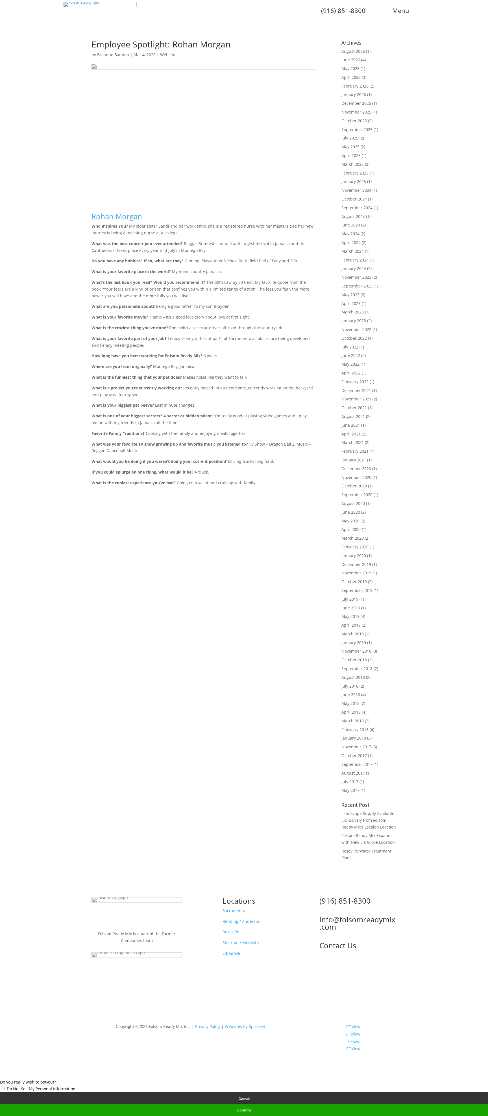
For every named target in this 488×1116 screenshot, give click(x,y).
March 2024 (352, 251)
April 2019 (351, 625)
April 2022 (351, 373)
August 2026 (353, 51)
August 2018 (353, 677)
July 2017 (349, 781)
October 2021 (354, 407)
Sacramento (234, 910)
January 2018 (353, 738)
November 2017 (356, 746)
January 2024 (353, 268)
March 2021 (352, 442)
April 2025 (351, 155)
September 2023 (356, 286)
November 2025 (356, 112)
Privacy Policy (207, 1026)
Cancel (244, 1098)
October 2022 (354, 338)
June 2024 (350, 225)
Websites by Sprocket (245, 1026)
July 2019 (349, 599)
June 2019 (350, 608)
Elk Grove (231, 953)
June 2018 (350, 694)
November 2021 (356, 399)
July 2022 (349, 347)
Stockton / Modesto (241, 942)
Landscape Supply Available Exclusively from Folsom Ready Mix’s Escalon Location (368, 820)
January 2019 (353, 642)
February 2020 (355, 547)
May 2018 (350, 703)
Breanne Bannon (113, 54)
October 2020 (354, 486)
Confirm (244, 1110)
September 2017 (356, 764)
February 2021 (355, 451)
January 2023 (353, 320)
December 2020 (356, 468)
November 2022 (356, 329)
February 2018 (355, 729)
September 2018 (356, 668)
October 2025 (354, 120)
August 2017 (353, 773)
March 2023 (352, 312)
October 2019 (354, 581)
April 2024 (351, 242)
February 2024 (355, 260)
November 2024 (356, 190)
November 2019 (356, 573)
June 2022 (350, 355)
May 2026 (350, 68)
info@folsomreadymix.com (357, 923)
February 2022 (355, 381)
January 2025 (353, 181)
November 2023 (356, 277)
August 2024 (353, 216)
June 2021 (350, 425)
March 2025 (352, 164)
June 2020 (350, 512)
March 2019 (352, 634)
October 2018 (354, 659)
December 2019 (356, 564)
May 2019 (350, 616)
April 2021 (351, 434)
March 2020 (352, 538)
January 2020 (353, 555)
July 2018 (349, 686)
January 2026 (353, 94)
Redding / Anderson (241, 921)
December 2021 (356, 390)
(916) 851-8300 (345, 901)
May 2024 (350, 233)
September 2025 (356, 129)
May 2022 (350, 364)
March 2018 (352, 720)
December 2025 (356, 103)
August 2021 (353, 416)
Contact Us (337, 945)
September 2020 (356, 494)
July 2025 (349, 138)
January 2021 (353, 460)
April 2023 (351, 303)
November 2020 (356, 477)
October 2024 (354, 199)
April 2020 (351, 529)
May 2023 (350, 294)
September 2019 (356, 590)
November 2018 (356, 651)
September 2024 (356, 207)
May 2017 (350, 790)
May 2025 (350, 146)
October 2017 (354, 755)
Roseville (231, 931)
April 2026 (351, 77)
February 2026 (355, 86)
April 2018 (351, 712)
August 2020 (353, 503)
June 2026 (350, 59)
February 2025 (355, 173)
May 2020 (350, 521)
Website (167, 54)
